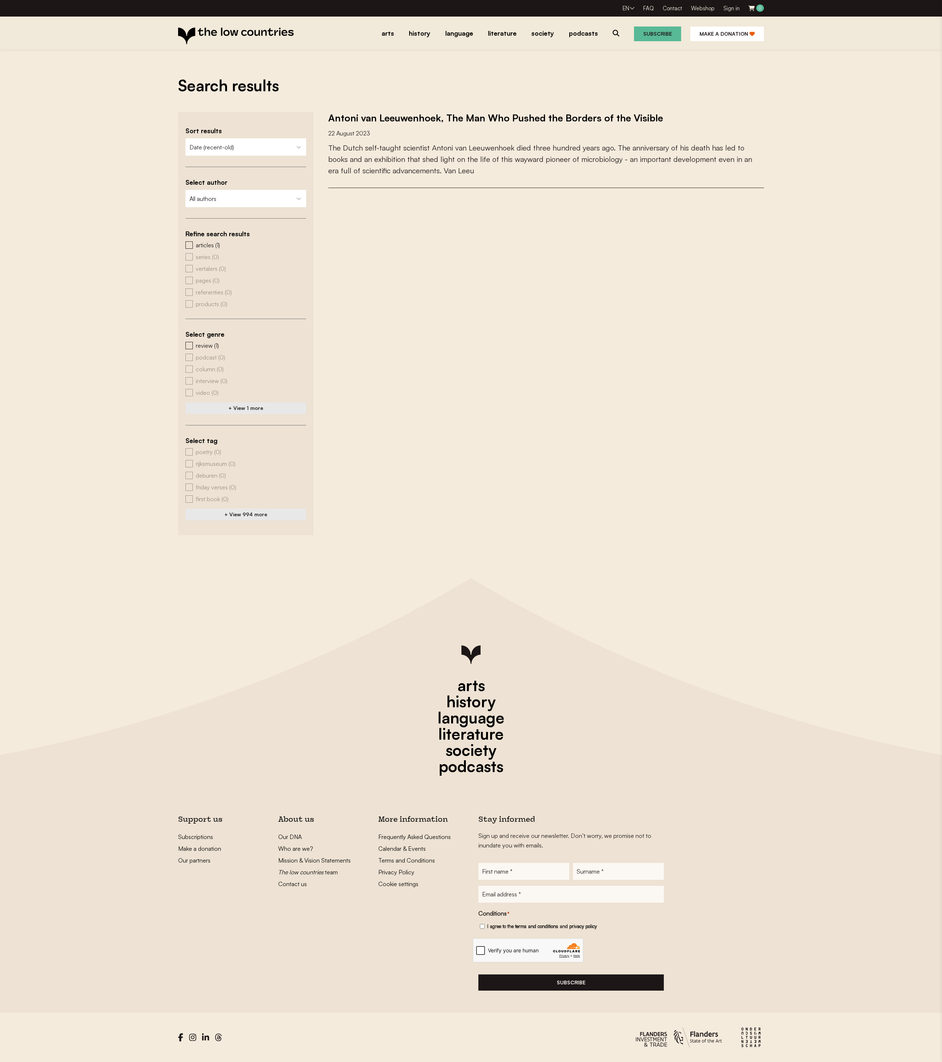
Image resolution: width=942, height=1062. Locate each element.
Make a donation (725, 34)
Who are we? (295, 848)
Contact (672, 8)
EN (626, 8)
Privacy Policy (396, 872)
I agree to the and (542, 926)
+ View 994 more (245, 514)
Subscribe (657, 34)
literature (471, 733)
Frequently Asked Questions (414, 836)
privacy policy (583, 926)
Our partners (194, 860)
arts (471, 685)
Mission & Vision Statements (314, 860)
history (471, 701)
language (471, 717)
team (308, 872)
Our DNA (290, 836)
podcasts (471, 766)
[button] (245, 245)
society (471, 750)
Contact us (292, 884)
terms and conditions (536, 926)
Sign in (731, 8)
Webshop (703, 8)
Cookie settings (398, 884)
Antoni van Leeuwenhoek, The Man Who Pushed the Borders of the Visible (495, 118)
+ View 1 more (246, 408)
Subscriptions (195, 836)
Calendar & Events (402, 848)
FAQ (648, 8)
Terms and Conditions (406, 860)
